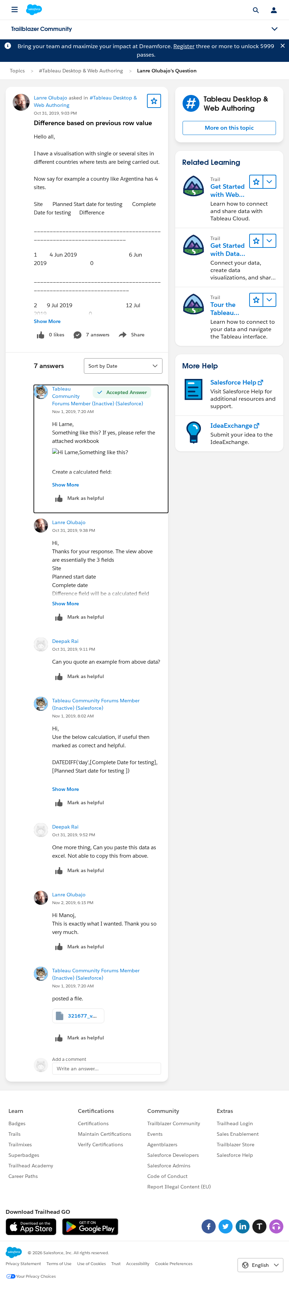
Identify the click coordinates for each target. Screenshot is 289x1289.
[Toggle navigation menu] (274, 29)
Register (184, 46)
